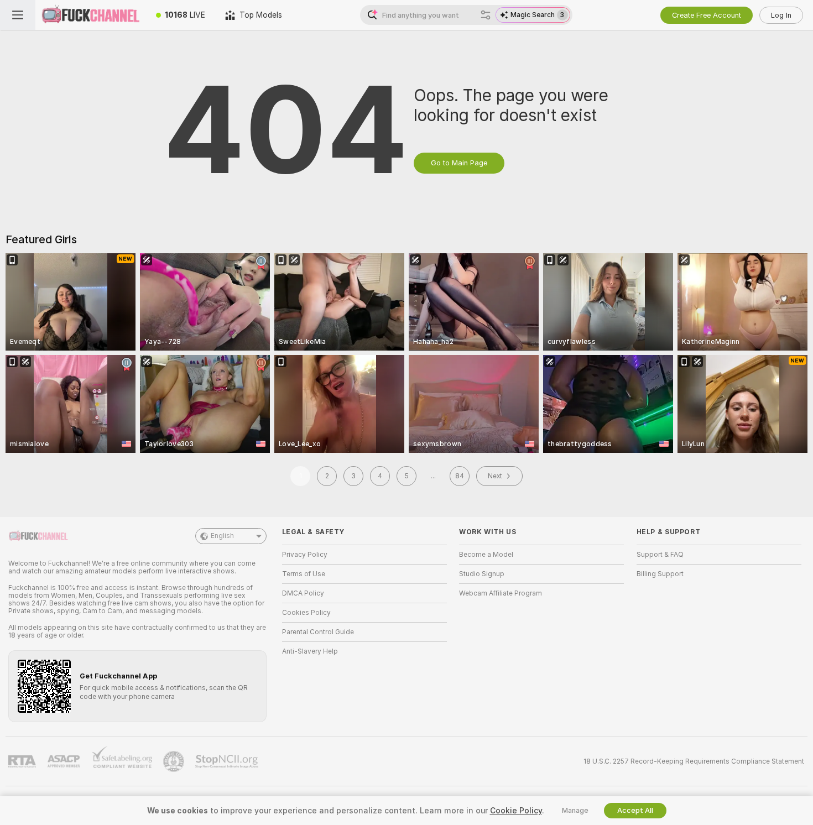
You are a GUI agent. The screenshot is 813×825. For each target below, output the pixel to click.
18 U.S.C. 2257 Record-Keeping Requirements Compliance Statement (693, 761)
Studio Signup (481, 574)
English (222, 536)
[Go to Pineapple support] (174, 761)
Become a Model (486, 554)
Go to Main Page (459, 163)
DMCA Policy (303, 593)
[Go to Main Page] (90, 15)
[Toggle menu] (17, 15)
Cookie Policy (516, 810)
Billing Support (660, 574)
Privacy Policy (304, 554)
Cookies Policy (306, 613)
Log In (781, 15)
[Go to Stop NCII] (227, 761)
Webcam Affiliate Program (500, 593)
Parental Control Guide (318, 632)
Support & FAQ (660, 554)
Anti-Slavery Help (310, 651)
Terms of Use (303, 574)
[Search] (485, 15)
